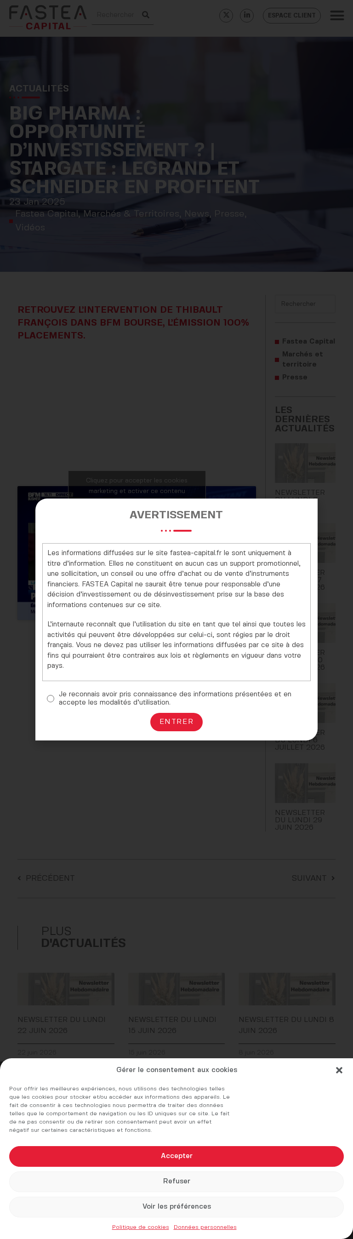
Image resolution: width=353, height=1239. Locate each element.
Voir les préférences (176, 1207)
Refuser (176, 1181)
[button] (339, 1070)
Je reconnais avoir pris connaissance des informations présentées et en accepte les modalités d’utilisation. (175, 698)
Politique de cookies (140, 1227)
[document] (176, 619)
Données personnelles (205, 1227)
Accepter (177, 1156)
